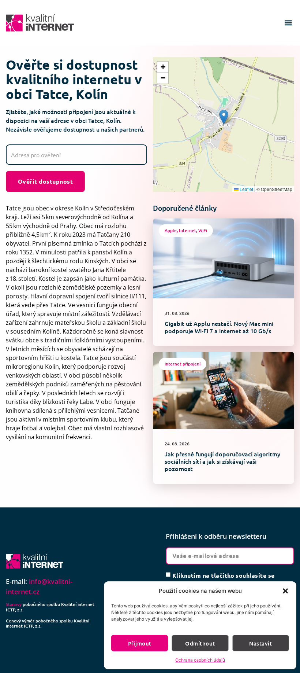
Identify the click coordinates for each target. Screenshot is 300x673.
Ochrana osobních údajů (200, 660)
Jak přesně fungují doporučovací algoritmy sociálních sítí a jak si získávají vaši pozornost (222, 461)
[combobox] (76, 155)
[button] (285, 591)
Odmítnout (200, 643)
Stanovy (14, 604)
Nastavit (260, 643)
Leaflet (246, 189)
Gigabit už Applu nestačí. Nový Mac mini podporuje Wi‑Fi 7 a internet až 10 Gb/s (219, 327)
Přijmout (139, 643)
